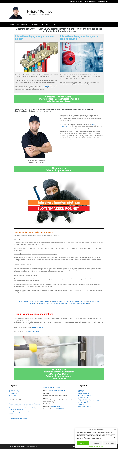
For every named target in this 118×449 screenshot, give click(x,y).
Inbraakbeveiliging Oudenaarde (80, 303)
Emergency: (47, 406)
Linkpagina (81, 390)
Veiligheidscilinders (83, 393)
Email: (45, 390)
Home (12, 24)
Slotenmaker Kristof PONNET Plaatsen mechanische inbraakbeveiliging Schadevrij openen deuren (59, 99)
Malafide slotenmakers (84, 406)
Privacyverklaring (99, 446)
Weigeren (96, 443)
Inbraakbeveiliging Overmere (60, 301)
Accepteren (83, 443)
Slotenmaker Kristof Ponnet (51, 387)
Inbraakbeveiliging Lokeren (61, 303)
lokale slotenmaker (37, 327)
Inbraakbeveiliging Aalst (26, 301)
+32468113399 (55, 406)
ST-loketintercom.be (84, 397)
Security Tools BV (83, 402)
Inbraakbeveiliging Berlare (42, 301)
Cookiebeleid (92, 446)
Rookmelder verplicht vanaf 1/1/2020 (89, 401)
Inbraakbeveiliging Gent (45, 303)
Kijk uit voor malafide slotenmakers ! (34, 314)
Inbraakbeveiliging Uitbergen (78, 301)
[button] (115, 429)
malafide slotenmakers (34, 331)
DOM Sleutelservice (84, 392)
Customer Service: (49, 409)
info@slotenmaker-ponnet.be (56, 390)
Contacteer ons (13, 390)
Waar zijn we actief (22, 24)
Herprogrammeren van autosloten (19, 418)
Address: (46, 393)
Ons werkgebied (14, 392)
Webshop (80, 404)
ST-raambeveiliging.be (84, 395)
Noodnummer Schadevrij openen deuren (59, 169)
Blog (42, 24)
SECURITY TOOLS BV (50, 86)
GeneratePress (33, 446)
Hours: (45, 398)
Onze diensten (33, 24)
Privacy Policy (13, 395)
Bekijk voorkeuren (109, 443)
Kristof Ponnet (39, 12)
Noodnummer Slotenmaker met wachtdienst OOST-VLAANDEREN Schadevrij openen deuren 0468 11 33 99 (59, 374)
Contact (55, 24)
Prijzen (48, 24)
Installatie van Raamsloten (17, 416)
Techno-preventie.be (84, 399)
